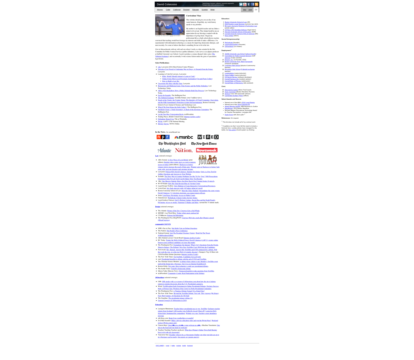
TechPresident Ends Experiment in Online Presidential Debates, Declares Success (190, 286)
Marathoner (229, 108)
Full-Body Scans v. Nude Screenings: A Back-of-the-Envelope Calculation (183, 109)
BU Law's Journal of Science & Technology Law (241, 26)
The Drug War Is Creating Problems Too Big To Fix (182, 176)
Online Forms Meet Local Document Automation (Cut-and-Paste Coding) (187, 79)
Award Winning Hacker (232, 106)
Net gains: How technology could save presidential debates (188, 266)
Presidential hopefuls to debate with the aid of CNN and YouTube (184, 259)
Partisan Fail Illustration (175, 215)
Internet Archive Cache (192, 238)
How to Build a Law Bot (170, 81)
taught (171, 35)
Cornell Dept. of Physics (233, 81)
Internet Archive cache (192, 116)
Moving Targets (163, 124)
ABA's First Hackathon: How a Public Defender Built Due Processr (181, 90)
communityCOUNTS (232, 44)
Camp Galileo (229, 75)
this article (232, 130)
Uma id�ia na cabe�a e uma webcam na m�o (184, 325)
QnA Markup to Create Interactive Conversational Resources (194, 186)
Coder (168, 10)
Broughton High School (233, 69)
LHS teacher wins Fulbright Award (185, 311)
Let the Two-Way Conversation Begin (170, 114)
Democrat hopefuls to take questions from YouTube (196, 271)
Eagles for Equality (164, 95)
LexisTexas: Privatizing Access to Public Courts (179, 195)
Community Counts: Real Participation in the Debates (186, 273)
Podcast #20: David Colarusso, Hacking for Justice (182, 171)
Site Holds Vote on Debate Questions (184, 228)
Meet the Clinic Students (190, 190)
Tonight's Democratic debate (181, 268)
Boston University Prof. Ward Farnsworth (238, 61)
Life (159, 67)
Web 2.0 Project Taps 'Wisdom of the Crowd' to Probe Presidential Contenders (184, 288)
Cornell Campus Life (232, 79)
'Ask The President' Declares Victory (182, 233)
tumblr (184, 345)
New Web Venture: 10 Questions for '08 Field (173, 296)
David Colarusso (167, 4)
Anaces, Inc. (229, 60)
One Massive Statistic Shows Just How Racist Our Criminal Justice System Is (188, 181)
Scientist (205, 10)
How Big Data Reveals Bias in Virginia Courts (184, 183)
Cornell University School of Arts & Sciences (240, 34)
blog (244, 10)
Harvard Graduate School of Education (238, 32)
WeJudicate (229, 42)
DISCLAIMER (160, 345)
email (167, 345)
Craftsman (177, 10)
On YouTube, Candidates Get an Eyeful (187, 257)
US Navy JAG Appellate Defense (236, 30)
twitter (173, 345)
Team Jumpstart (230, 92)
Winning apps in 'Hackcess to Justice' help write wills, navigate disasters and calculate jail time (189, 168)
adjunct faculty (251, 54)
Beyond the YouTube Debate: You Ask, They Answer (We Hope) (196, 293)
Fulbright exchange (248, 69)
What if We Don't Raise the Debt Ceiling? (172, 107)
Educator (195, 10)
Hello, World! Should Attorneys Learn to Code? (178, 76)
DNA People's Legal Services (235, 24)
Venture (227, 94)
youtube (178, 345)
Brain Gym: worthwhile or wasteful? (181, 318)
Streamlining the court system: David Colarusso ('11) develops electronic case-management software (189, 191)
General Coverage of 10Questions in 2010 (172, 300)
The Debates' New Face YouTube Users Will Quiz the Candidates (192, 247)
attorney (227, 58)
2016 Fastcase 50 (244, 104)
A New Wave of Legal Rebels (178, 160)
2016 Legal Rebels (248, 102)
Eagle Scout (229, 114)
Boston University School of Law (236, 22)
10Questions (229, 46)
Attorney (160, 10)
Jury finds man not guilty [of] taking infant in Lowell (184, 188)
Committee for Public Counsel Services (238, 56)
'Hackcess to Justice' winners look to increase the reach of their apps (175, 165)
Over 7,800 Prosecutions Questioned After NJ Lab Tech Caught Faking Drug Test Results (188, 177)
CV (256, 10)
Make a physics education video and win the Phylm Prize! (191, 320)
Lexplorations (229, 73)
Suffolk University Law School (235, 54)
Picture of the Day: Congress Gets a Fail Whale (183, 210)
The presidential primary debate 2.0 (180, 298)
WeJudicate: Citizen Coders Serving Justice (182, 198)
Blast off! (201, 311)
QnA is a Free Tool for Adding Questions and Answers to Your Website (187, 172)
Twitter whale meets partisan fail (188, 213)
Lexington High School (232, 65)
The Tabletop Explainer (166, 97)
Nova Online (229, 36)
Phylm (160, 121)
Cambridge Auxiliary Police (234, 95)
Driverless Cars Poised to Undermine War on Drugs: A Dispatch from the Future (185, 69)
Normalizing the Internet (181, 245)
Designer (186, 10)
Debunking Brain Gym (166, 119)
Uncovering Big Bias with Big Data (170, 83)
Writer (212, 10)
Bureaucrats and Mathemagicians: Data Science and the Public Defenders (183, 86)
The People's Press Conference (177, 230)
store (250, 10)
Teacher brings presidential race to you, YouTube (190, 308)
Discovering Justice (231, 90)
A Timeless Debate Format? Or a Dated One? (189, 291)
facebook (190, 345)
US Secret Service (231, 77)
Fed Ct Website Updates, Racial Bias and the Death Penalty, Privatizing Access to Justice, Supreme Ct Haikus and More (187, 201)
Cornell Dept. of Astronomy (234, 83)
